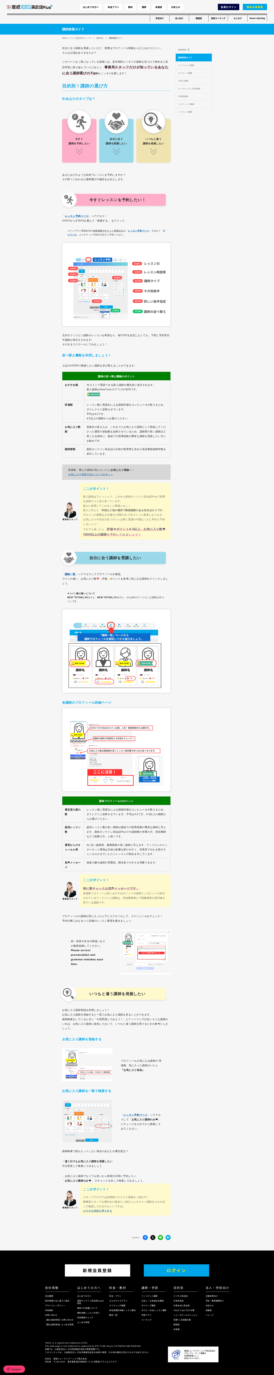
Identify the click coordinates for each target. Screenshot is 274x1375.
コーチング (146, 1319)
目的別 (178, 1288)
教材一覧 (113, 1315)
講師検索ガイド (185, 57)
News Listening (257, 18)
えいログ (238, 18)
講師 (144, 7)
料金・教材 (117, 1288)
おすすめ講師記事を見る (97, 1210)
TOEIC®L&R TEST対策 (183, 1310)
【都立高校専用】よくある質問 (59, 1324)
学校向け (160, 18)
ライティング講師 (186, 104)
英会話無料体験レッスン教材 (122, 1310)
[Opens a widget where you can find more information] (14, 1369)
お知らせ (175, 7)
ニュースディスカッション (185, 1315)
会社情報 (52, 1288)
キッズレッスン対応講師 (189, 88)
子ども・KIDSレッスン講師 (154, 1310)
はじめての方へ (91, 7)
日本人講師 (183, 81)
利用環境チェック (85, 1317)
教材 (130, 7)
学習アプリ (146, 1315)
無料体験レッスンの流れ (88, 1312)
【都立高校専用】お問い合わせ (59, 1319)
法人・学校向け (217, 1288)
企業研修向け (212, 1296)
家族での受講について (87, 1308)
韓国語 (199, 18)
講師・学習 (149, 1288)
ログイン (176, 1270)
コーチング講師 (185, 112)
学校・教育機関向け (215, 1300)
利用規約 (49, 1310)
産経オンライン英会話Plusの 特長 (90, 1302)
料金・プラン (115, 1296)
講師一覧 (70, 574)
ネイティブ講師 (185, 73)
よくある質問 (83, 1322)
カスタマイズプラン (118, 1300)
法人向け (179, 18)
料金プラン (113, 7)
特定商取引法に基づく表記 (57, 1300)
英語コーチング (218, 18)
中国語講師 (183, 96)
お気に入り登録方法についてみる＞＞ (90, 474)
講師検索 (182, 50)
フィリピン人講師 (186, 65)
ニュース (210, 1315)
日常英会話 (178, 1300)
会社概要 (49, 1296)
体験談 (158, 7)
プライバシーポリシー (55, 1305)
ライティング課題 (117, 1305)
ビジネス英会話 (180, 1296)
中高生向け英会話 (181, 1305)
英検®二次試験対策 (182, 1319)
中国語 (176, 1329)
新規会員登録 (97, 1270)
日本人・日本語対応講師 (152, 1300)
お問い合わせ (51, 1315)
